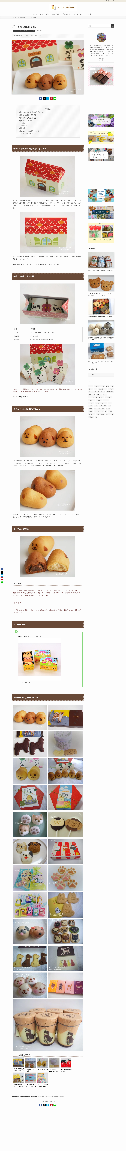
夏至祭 (90, 408)
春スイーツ (97, 411)
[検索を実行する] (112, 26)
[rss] (111, 1)
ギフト (105, 394)
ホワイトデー (55, 1096)
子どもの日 (97, 408)
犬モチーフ (32, 30)
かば (112, 386)
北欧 (109, 405)
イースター (92, 394)
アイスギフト (110, 391)
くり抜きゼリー (103, 389)
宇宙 (103, 408)
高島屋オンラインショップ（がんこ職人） (31, 636)
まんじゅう (16, 30)
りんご (102, 391)
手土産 (108, 408)
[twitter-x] (107, 1)
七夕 (101, 405)
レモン (96, 405)
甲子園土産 (92, 414)
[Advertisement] (101, 100)
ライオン (104, 403)
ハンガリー (92, 400)
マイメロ (91, 403)
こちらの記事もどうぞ (30, 133)
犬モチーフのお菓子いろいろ (30, 131)
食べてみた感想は (26, 120)
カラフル (99, 394)
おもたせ (96, 386)
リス (110, 403)
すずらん (111, 389)
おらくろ (26, 125)
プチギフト (47, 1096)
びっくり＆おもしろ (94, 391)
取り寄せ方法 (25, 128)
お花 (107, 386)
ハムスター (108, 397)
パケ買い (42, 1096)
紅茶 (98, 414)
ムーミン (98, 403)
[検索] (113, 1)
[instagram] (109, 1)
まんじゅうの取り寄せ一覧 (42, 264)
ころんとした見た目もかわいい (30, 118)
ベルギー (99, 400)
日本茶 (90, 411)
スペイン (101, 397)
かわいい (62, 1096)
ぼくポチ (26, 123)
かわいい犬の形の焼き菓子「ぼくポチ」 (33, 112)
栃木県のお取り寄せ (24, 30)
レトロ (90, 405)
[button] (40, 98)
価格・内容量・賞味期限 (28, 115)
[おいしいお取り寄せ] (63, 7)
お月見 (102, 386)
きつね (90, 389)
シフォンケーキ (93, 397)
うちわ (90, 386)
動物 (105, 405)
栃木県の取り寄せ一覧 (20, 264)
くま (95, 389)
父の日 (110, 411)
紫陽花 (102, 414)
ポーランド (106, 400)
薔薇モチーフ (109, 414)
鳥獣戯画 (91, 417)
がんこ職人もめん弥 (24, 682)
